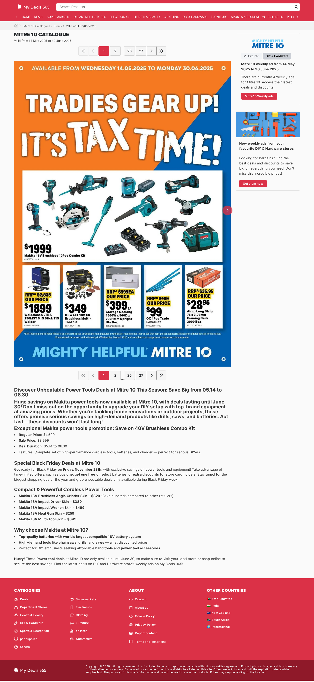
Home (26, 17)
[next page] (152, 51)
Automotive (84, 639)
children (276, 17)
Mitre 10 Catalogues (36, 26)
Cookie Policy (145, 616)
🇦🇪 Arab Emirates (219, 599)
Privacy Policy (145, 624)
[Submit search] (296, 7)
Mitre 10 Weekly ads (259, 96)
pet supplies (28, 639)
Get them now (253, 183)
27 (141, 51)
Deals (38, 17)
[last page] (161, 51)
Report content (146, 633)
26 (129, 51)
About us (141, 607)
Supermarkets (58, 17)
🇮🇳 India (213, 605)
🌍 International (218, 626)
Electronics (120, 17)
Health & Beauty (147, 17)
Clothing (171, 17)
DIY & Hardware (195, 17)
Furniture (219, 17)
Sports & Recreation (248, 17)
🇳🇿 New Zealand (219, 612)
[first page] (83, 51)
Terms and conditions (150, 641)
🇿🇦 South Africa (218, 619)
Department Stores (90, 17)
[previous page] (93, 51)
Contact (141, 599)
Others (25, 647)
